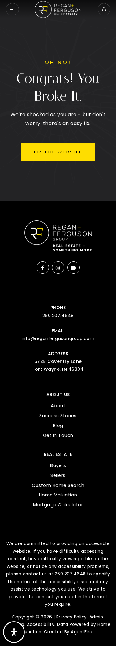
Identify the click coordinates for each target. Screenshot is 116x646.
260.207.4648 (58, 315)
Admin (96, 617)
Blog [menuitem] (58, 425)
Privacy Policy (71, 617)
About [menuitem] (58, 406)
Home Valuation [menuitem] (58, 495)
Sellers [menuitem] (58, 475)
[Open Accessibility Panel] (14, 632)
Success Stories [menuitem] (58, 415)
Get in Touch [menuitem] (58, 435)
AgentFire (81, 632)
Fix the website (58, 151)
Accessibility (41, 624)
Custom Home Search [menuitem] (58, 485)
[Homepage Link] (58, 8)
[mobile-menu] (12, 9)
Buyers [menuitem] (58, 465)
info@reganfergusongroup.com (58, 338)
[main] (58, 100)
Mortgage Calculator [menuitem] (58, 505)
